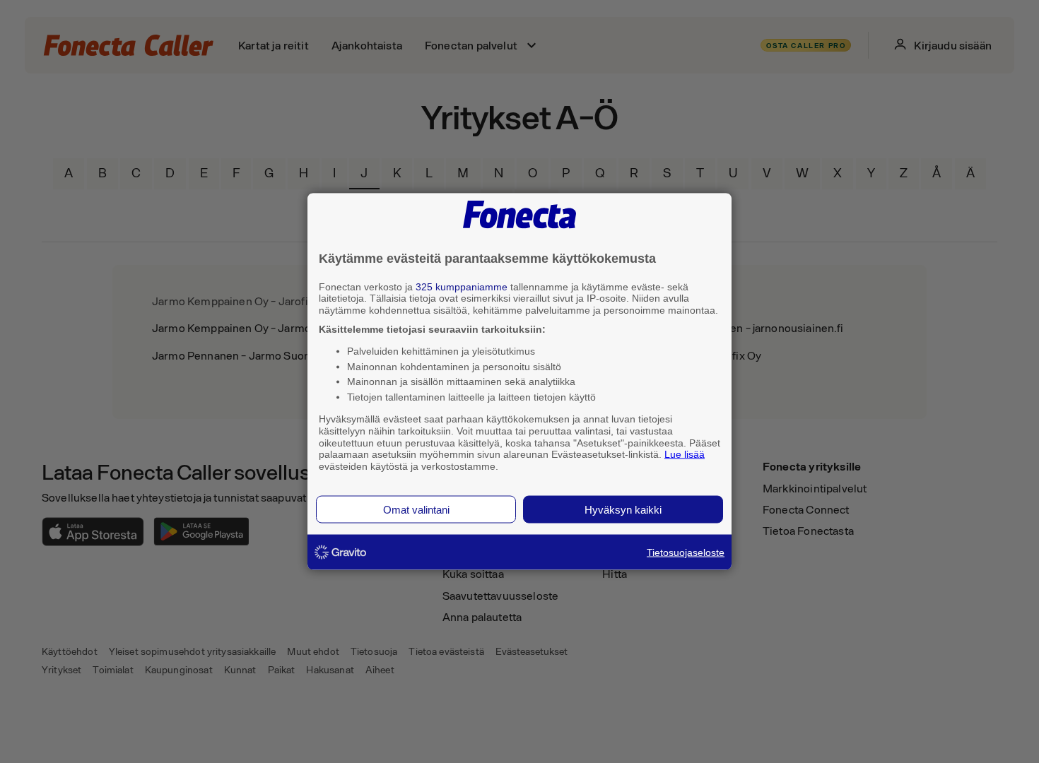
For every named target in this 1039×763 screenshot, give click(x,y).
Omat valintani (416, 509)
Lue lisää (684, 454)
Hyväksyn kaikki (623, 509)
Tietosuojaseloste (685, 551)
